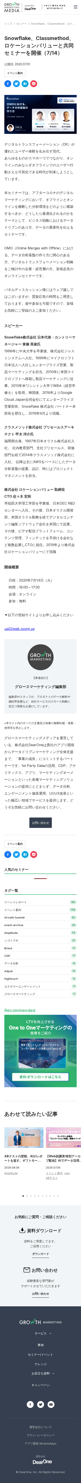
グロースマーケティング (19, 994)
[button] (23, 1196)
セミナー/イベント (40, 1354)
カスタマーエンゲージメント (22, 986)
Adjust (8, 971)
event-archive (13, 925)
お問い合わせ (40, 822)
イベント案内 (15, 73)
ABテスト (52, 1178)
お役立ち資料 (41, 1373)
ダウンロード (40, 1253)
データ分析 (11, 963)
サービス (41, 1333)
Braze (8, 948)
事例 (41, 1345)
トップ (8, 23)
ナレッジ (41, 1364)
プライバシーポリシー (41, 1435)
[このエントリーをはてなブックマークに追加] (25, 83)
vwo (67, 1173)
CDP (7, 955)
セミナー (21, 23)
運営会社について (40, 1427)
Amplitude (11, 933)
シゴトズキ (11, 940)
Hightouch (11, 978)
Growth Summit (14, 917)
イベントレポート (15, 902)
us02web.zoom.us (19, 629)
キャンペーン (41, 1385)
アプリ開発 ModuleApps (40, 1443)
